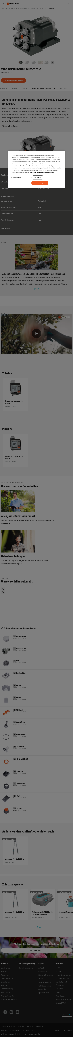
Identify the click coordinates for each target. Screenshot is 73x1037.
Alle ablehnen (38, 177)
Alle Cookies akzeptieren (40, 183)
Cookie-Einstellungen (16, 177)
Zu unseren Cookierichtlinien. (38, 172)
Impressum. (50, 172)
